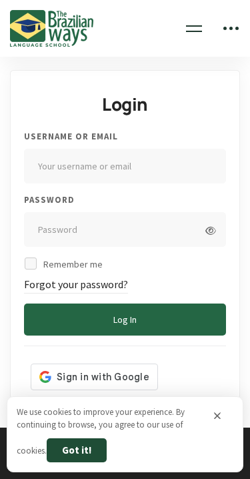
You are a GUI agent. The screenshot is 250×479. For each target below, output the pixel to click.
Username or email (71, 136)
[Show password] (210, 231)
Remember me (72, 264)
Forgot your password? (76, 284)
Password (49, 199)
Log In (125, 320)
